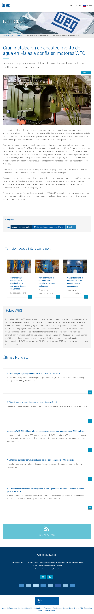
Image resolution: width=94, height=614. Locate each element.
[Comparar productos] (75, 5)
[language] (85, 5)
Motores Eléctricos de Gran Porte (48, 227)
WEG (5, 5)
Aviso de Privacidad (9, 608)
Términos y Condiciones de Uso (56, 608)
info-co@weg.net (53, 569)
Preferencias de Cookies (49, 601)
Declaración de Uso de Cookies (30, 608)
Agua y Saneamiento (21, 227)
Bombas (71, 227)
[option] (19, 277)
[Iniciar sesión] (71, 5)
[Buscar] (80, 5)
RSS (71, 608)
